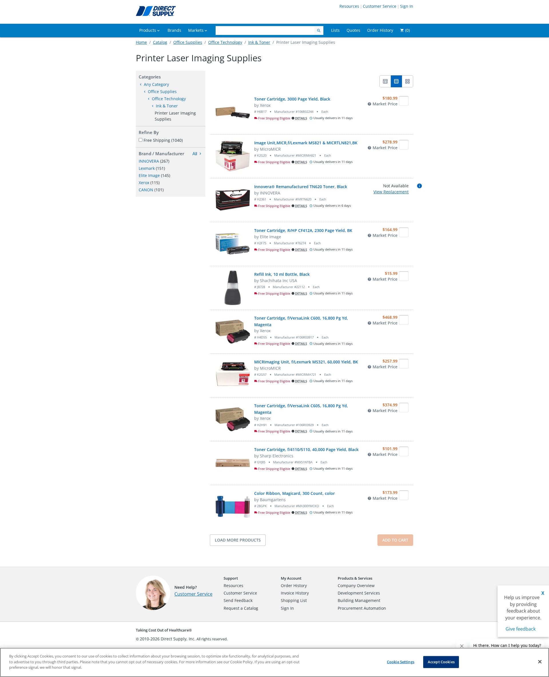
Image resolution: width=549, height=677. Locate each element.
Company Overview (356, 585)
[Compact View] (385, 81)
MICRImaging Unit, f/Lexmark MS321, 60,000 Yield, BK (306, 362)
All (194, 153)
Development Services (359, 593)
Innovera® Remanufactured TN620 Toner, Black (300, 186)
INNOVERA (149, 161)
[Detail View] (396, 81)
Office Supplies (187, 42)
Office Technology (225, 42)
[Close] (540, 662)
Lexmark (147, 168)
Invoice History (295, 593)
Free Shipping (163, 140)
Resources (349, 6)
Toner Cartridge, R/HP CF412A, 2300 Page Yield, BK (303, 230)
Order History (294, 585)
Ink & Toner (259, 42)
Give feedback (521, 629)
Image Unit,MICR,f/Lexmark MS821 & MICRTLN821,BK (305, 142)
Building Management (359, 600)
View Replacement (391, 191)
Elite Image (149, 175)
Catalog (160, 42)
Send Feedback (238, 600)
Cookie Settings (400, 661)
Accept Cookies (441, 661)
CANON (146, 189)
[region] (274, 662)
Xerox (144, 182)
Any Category (156, 84)
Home (141, 42)
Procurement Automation (362, 608)
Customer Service (379, 6)
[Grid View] (407, 81)
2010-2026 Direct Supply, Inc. (168, 638)
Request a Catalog (241, 608)
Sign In (406, 6)
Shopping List (294, 600)
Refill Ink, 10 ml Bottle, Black (282, 274)
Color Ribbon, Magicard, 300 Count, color (294, 493)
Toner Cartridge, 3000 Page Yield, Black (292, 99)
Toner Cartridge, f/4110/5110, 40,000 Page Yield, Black (306, 449)
